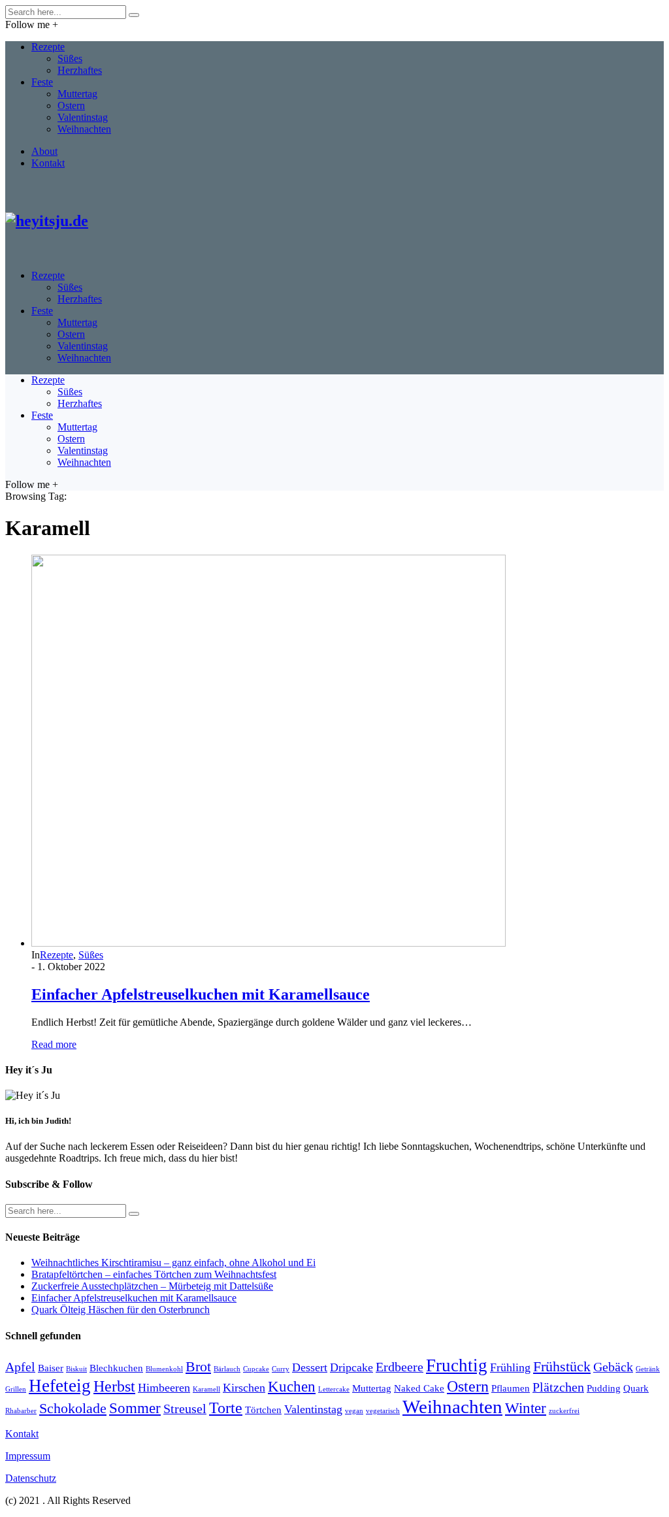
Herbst (114, 1386)
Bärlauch (227, 1369)
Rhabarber (21, 1410)
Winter (525, 1407)
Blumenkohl (164, 1369)
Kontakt (48, 163)
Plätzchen (558, 1387)
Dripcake (351, 1367)
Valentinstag (82, 117)
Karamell (206, 1389)
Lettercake (334, 1389)
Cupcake (256, 1369)
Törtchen (263, 1410)
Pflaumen (510, 1388)
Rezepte (48, 46)
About (44, 151)
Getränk (648, 1369)
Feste (42, 82)
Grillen (15, 1389)
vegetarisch (383, 1410)
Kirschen (244, 1387)
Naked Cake (419, 1388)
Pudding (604, 1388)
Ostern (71, 105)
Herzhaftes (79, 70)
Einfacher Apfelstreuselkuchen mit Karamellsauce (200, 994)
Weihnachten (84, 129)
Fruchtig (456, 1365)
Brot (198, 1367)
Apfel (20, 1367)
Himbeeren (164, 1387)
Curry (280, 1369)
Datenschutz (30, 1478)
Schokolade (72, 1408)
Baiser (50, 1368)
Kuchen (292, 1386)
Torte (225, 1407)
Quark (636, 1388)
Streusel (184, 1408)
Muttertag (77, 93)
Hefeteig (60, 1385)
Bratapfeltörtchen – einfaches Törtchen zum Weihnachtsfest (153, 1274)
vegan (354, 1410)
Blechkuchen (116, 1368)
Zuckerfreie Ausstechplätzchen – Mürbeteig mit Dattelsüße (152, 1286)
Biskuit (76, 1369)
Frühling (510, 1367)
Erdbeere (399, 1367)
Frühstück (562, 1367)
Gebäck (613, 1367)
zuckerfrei (564, 1410)
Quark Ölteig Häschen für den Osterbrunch (120, 1309)
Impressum (27, 1455)
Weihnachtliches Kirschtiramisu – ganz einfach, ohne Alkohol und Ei (173, 1262)
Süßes (69, 58)
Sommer (135, 1407)
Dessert (309, 1367)
